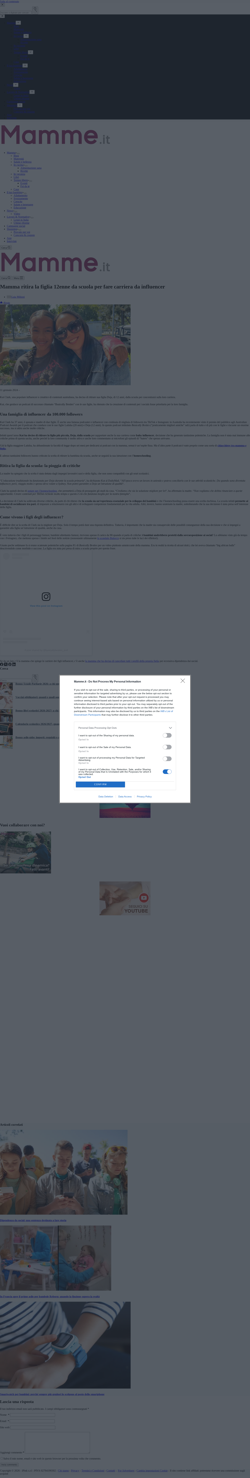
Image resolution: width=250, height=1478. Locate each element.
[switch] (167, 735)
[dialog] (125, 739)
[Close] (184, 682)
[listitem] (125, 728)
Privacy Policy (144, 796)
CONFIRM (100, 784)
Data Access (125, 796)
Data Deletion (105, 796)
